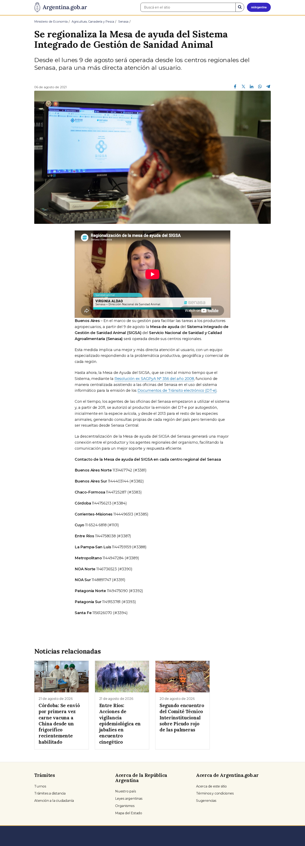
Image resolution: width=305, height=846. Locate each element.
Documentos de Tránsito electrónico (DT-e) (177, 390)
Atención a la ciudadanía (54, 801)
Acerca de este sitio (211, 786)
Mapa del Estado (128, 813)
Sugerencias (206, 801)
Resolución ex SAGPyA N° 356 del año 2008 (154, 378)
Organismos (124, 806)
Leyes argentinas (128, 799)
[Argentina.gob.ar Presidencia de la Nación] (60, 7)
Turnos (40, 786)
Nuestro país (125, 791)
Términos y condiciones (215, 793)
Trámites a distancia (50, 793)
